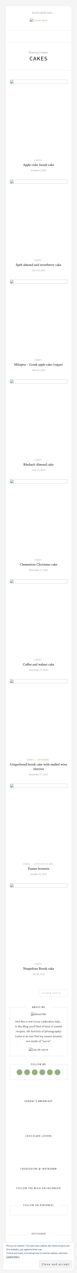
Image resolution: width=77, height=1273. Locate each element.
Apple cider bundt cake (38, 165)
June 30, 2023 (38, 270)
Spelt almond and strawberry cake (38, 265)
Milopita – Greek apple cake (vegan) (38, 364)
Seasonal (43, 759)
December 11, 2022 (38, 569)
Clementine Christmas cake (38, 564)
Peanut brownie (38, 868)
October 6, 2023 (38, 170)
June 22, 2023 (38, 370)
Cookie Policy (13, 1256)
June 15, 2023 (38, 470)
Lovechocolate (43, 864)
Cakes (38, 160)
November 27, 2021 (38, 774)
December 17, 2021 (38, 669)
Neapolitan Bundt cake (38, 968)
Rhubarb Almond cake (38, 464)
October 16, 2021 (38, 874)
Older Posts (52, 993)
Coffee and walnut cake (38, 664)
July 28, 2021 (38, 974)
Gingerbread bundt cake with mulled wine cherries (38, 766)
